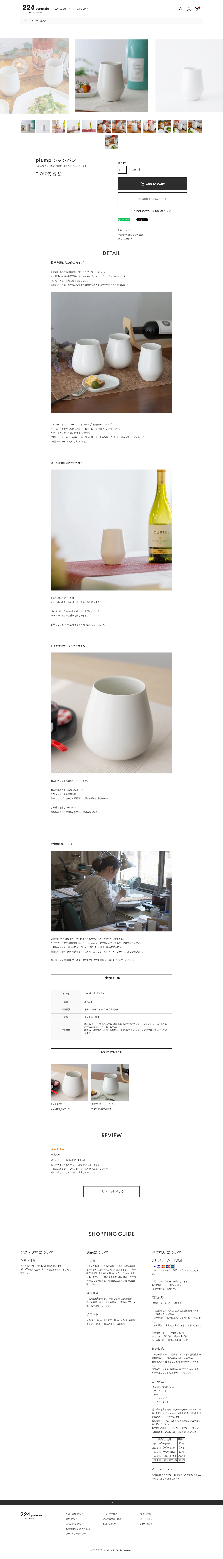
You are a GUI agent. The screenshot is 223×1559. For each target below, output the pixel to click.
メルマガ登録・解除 (112, 1519)
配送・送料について (75, 1514)
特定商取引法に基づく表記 (130, 235)
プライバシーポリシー (76, 1534)
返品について (124, 230)
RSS (105, 1524)
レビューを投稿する (111, 1191)
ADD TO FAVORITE (154, 199)
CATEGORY (61, 9)
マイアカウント (147, 1514)
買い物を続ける (125, 239)
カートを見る (146, 1519)
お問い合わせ (146, 1524)
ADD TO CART (155, 184)
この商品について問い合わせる (152, 211)
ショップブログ (110, 1514)
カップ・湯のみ (39, 21)
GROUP (81, 9)
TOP (24, 21)
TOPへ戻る (111, 1502)
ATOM (112, 1524)
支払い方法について (75, 1524)
